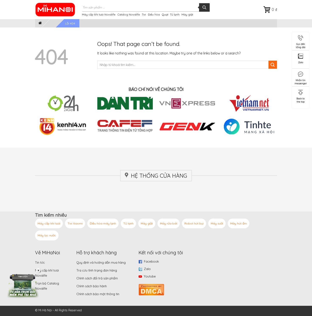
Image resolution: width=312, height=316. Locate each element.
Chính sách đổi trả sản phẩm (97, 278)
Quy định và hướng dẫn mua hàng (101, 262)
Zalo (147, 269)
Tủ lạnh (175, 14)
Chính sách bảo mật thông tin (97, 294)
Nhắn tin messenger (301, 81)
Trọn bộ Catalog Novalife (47, 285)
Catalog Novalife (128, 14)
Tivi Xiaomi (75, 223)
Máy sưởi (217, 223)
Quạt (165, 14)
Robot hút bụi (194, 223)
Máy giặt (187, 14)
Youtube (150, 276)
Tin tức (40, 262)
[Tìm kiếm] (204, 7)
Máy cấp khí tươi (49, 223)
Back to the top (301, 99)
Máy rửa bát (168, 223)
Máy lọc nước (47, 235)
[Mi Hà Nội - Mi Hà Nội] (58, 9)
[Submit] (272, 65)
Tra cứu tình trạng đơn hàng (96, 270)
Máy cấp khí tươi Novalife (98, 14)
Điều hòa (154, 14)
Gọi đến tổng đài (300, 45)
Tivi (144, 14)
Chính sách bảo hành (91, 286)
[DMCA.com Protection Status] (151, 289)
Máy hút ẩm (238, 223)
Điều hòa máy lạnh (103, 223)
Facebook (151, 261)
